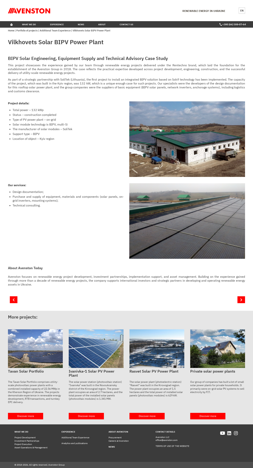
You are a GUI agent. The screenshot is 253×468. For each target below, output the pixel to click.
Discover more (25, 416)
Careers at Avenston (119, 440)
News (81, 24)
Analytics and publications (74, 443)
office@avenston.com (166, 440)
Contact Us (126, 24)
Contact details (165, 431)
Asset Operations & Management (30, 447)
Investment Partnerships (26, 440)
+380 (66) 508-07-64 (233, 24)
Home (11, 30)
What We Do (29, 24)
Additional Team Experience (55, 30)
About (102, 24)
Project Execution (23, 444)
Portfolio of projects (27, 30)
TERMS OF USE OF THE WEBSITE (172, 446)
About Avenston (118, 431)
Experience (57, 24)
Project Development (25, 437)
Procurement (115, 437)
